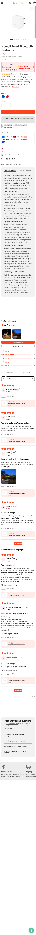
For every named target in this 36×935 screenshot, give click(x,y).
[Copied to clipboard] (15, 159)
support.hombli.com (12, 724)
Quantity (3, 101)
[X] (10, 159)
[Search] (30, 3)
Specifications (25, 170)
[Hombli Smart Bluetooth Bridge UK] (7, 96)
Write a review (18, 342)
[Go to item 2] (16, 334)
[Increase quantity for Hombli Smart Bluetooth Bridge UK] (9, 105)
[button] (6, 74)
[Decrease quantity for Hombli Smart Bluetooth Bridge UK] (2, 105)
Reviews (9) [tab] (9, 372)
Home (2, 164)
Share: (3, 158)
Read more (15, 86)
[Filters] (3, 378)
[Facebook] (7, 159)
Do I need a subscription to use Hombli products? (15, 752)
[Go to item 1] (6, 334)
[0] (33, 3)
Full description (10, 170)
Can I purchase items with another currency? (14, 735)
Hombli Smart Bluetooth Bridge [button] (16, 403)
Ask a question (18, 346)
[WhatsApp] (12, 159)
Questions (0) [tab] (26, 372)
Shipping (9, 56)
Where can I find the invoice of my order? (16, 746)
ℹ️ (33, 67)
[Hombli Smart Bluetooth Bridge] (3, 96)
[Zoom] (31, 8)
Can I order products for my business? (15, 741)
